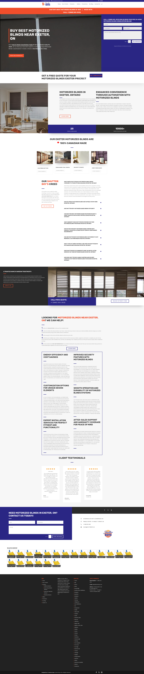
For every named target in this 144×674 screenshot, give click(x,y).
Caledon (76, 598)
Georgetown (76, 607)
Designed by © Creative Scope (48, 672)
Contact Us (97, 4)
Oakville (75, 629)
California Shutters (47, 586)
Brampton (76, 592)
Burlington (76, 596)
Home (59, 4)
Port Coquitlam (77, 642)
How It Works (65, 4)
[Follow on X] (108, 510)
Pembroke (76, 637)
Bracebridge (76, 588)
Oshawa (76, 633)
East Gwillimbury (77, 603)
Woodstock (76, 666)
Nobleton (76, 627)
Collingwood (76, 602)
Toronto (76, 650)
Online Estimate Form (120, 301)
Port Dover (76, 644)
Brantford (76, 594)
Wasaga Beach (77, 656)
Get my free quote (137, 41)
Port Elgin (76, 646)
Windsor (76, 664)
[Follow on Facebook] (104, 510)
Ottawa (75, 635)
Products (72, 4)
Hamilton (76, 613)
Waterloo (76, 658)
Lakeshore (76, 621)
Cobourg (76, 600)
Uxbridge (76, 652)
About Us (8, 285)
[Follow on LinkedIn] (111, 510)
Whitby (75, 660)
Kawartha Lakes (77, 617)
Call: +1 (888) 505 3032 (96, 75)
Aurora (75, 584)
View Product (42, 171)
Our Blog (91, 4)
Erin (75, 605)
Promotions (85, 4)
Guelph (75, 609)
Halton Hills (76, 611)
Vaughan (76, 654)
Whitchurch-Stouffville (78, 662)
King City (76, 619)
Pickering (76, 640)
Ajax (75, 582)
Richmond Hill (77, 648)
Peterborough (77, 639)
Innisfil (75, 615)
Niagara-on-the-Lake (78, 625)
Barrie (75, 586)
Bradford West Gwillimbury (79, 590)
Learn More (65, 116)
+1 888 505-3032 (87, 524)
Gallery (78, 4)
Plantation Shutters (47, 594)
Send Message (57, 536)
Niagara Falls (76, 623)
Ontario (75, 631)
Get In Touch (48, 206)
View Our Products (16, 55)
